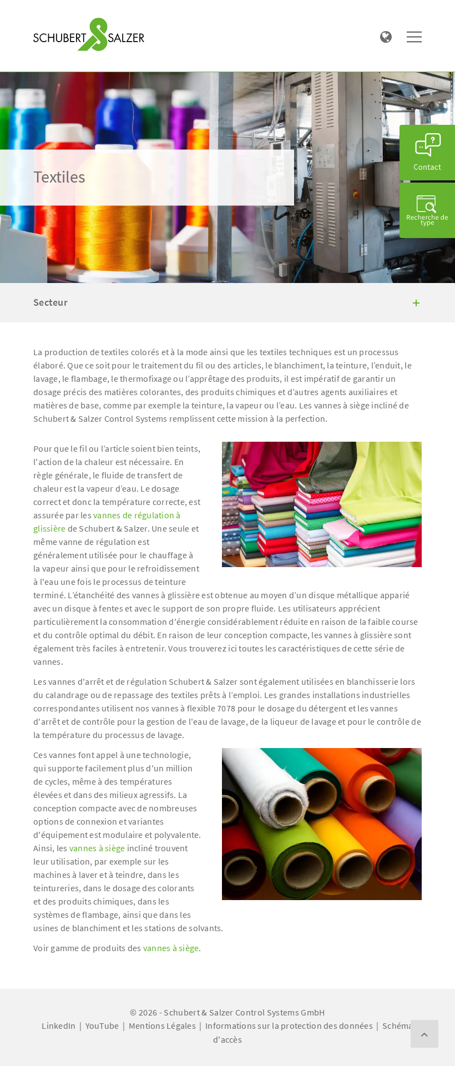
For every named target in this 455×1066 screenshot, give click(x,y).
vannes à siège (97, 847)
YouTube (102, 1025)
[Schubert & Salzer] (88, 34)
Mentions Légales (162, 1025)
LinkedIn (58, 1025)
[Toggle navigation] (49, 11)
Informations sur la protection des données (289, 1025)
